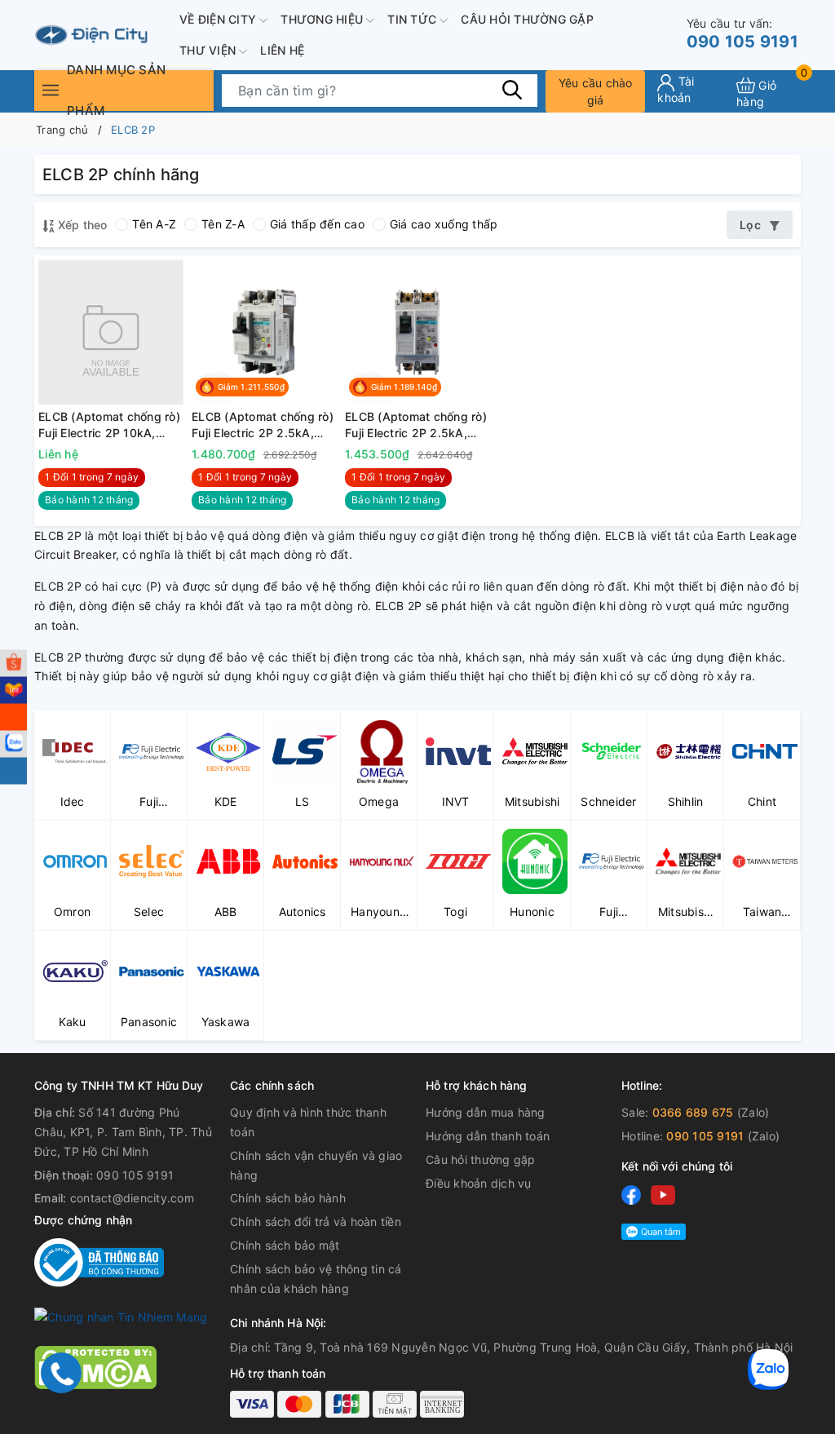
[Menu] (50, 90)
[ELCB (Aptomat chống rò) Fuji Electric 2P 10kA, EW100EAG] (110, 332)
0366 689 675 (693, 1112)
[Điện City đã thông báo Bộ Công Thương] (99, 1261)
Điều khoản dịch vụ (479, 1183)
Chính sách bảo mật (285, 1245)
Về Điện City (219, 19)
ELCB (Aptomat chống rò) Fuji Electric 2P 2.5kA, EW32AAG (416, 424)
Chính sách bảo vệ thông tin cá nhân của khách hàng (316, 1278)
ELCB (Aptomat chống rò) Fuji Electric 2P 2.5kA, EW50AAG (263, 424)
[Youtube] (663, 1194)
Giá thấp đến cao (317, 224)
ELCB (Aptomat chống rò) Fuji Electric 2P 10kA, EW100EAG (109, 424)
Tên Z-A (223, 224)
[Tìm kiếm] (513, 89)
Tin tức (413, 19)
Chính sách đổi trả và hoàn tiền (315, 1221)
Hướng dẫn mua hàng (486, 1112)
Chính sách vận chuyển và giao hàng (316, 1165)
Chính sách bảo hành (288, 1198)
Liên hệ (282, 50)
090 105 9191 (742, 33)
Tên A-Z (154, 224)
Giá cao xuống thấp (444, 224)
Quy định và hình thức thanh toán (308, 1122)
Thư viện (209, 50)
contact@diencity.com (132, 1198)
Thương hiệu (323, 19)
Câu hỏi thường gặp (527, 19)
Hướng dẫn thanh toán (488, 1136)
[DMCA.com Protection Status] (95, 1367)
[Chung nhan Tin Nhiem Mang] (120, 1316)
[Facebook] (631, 1194)
